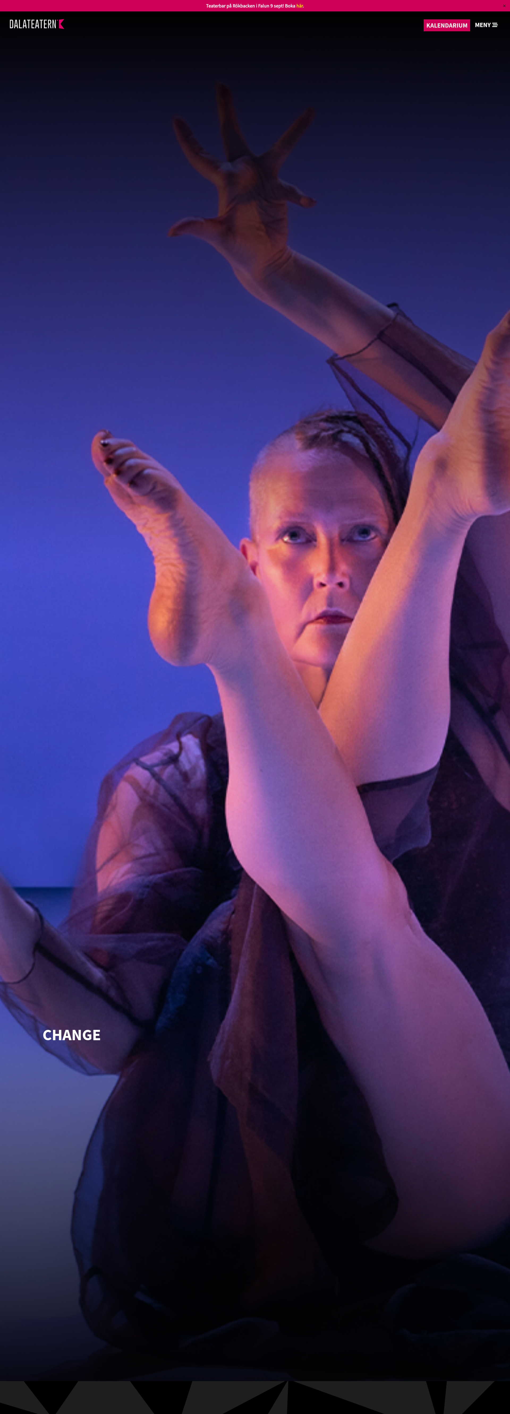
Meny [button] (483, 25)
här (299, 6)
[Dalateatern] (36, 25)
